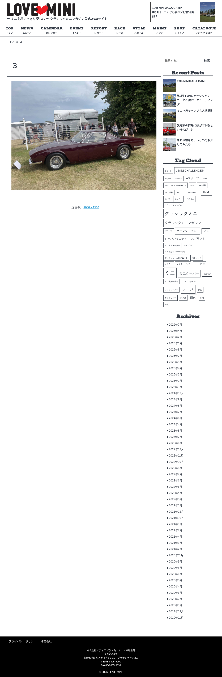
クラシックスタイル (173, 205)
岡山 (200, 290)
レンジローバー (171, 290)
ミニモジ (207, 274)
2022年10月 (176, 461)
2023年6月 (175, 443)
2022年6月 (175, 480)
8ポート (168, 171)
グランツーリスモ (188, 230)
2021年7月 (175, 530)
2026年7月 (175, 324)
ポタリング (196, 258)
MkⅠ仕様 (169, 192)
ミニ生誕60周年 (171, 281)
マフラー (168, 264)
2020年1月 (175, 605)
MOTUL (180, 192)
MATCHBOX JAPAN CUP (175, 185)
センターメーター (172, 245)
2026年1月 (175, 343)
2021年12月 (176, 511)
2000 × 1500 (91, 207)
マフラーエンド (183, 264)
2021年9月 (175, 524)
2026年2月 (175, 337)
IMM (205, 179)
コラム (206, 231)
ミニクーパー (189, 273)
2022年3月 (175, 499)
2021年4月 (175, 536)
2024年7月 (175, 411)
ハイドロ (188, 245)
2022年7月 (175, 474)
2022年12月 (176, 449)
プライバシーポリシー (22, 641)
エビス (167, 199)
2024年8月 (175, 405)
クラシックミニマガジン (183, 223)
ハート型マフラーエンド (175, 252)
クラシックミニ (181, 213)
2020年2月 (175, 599)
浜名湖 (183, 298)
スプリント (198, 238)
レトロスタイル (189, 281)
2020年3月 (175, 592)
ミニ (170, 273)
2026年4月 (175, 330)
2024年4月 (175, 424)
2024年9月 (175, 399)
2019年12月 (176, 611)
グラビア (168, 231)
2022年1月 (175, 505)
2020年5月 (175, 580)
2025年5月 (175, 362)
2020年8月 (175, 567)
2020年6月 (175, 574)
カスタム (190, 199)
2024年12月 (176, 393)
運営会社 (46, 641)
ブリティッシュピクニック (176, 258)
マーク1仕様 (199, 264)
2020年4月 (175, 586)
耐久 (193, 297)
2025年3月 (175, 374)
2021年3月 (175, 542)
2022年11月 (176, 455)
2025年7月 (175, 355)
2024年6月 (175, 418)
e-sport (168, 179)
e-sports (178, 179)
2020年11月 (176, 555)
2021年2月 (175, 549)
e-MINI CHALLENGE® (190, 170)
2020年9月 (175, 561)
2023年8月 (175, 430)
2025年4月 (175, 368)
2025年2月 (175, 380)
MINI (192, 185)
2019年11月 (176, 617)
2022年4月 (175, 493)
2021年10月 (176, 517)
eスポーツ (192, 178)
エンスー (178, 199)
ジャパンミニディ (176, 238)
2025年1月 (175, 387)
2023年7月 (175, 436)
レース (188, 289)
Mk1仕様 (202, 185)
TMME (207, 192)
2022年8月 (175, 468)
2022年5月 (175, 486)
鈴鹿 (167, 304)
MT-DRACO (193, 192)
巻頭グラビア (170, 298)
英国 (202, 298)
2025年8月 (175, 349)
